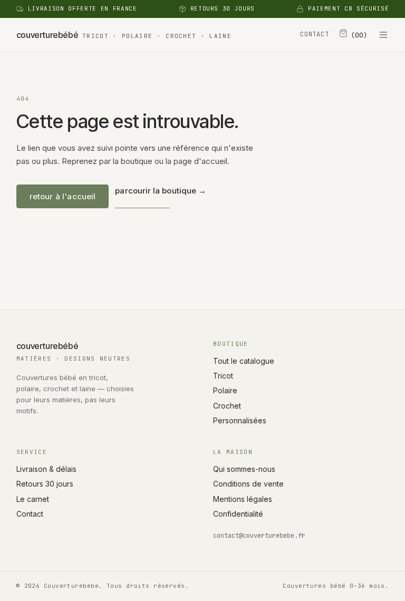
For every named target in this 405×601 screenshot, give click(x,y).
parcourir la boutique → (160, 191)
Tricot (223, 375)
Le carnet (32, 499)
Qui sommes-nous (244, 468)
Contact (29, 513)
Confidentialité (238, 513)
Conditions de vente (248, 483)
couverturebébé (124, 35)
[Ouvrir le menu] (383, 35)
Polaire (225, 390)
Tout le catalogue (243, 360)
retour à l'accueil (63, 196)
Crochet (227, 405)
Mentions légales (242, 499)
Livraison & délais (46, 468)
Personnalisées (239, 420)
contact (314, 34)
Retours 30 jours (44, 483)
